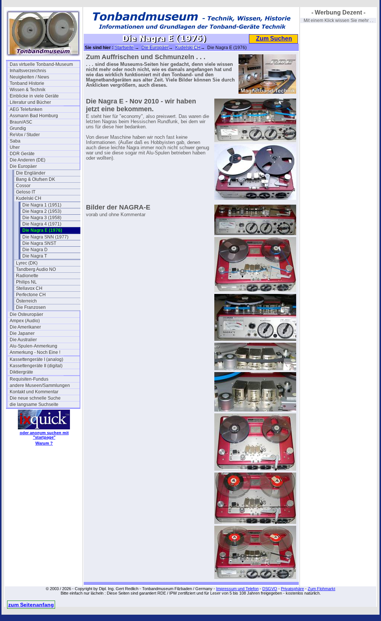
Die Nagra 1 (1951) (41, 205)
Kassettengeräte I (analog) (36, 359)
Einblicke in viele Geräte (34, 96)
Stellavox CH (29, 288)
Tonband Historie (27, 83)
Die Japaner (22, 333)
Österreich (26, 301)
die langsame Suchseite (34, 404)
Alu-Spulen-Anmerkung (33, 346)
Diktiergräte (21, 372)
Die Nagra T (34, 256)
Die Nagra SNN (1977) (45, 237)
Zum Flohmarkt (321, 588)
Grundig (18, 128)
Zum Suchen (274, 38)
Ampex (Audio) (25, 320)
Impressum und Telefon (237, 588)
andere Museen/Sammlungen (40, 385)
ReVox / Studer (25, 134)
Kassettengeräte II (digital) (36, 365)
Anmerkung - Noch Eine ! (35, 352)
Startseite (124, 47)
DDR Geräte (22, 153)
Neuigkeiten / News (29, 77)
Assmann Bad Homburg (34, 115)
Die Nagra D (35, 249)
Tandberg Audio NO (36, 269)
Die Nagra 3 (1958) (41, 217)
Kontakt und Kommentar (34, 391)
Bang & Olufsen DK (35, 179)
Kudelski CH (28, 198)
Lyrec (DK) (27, 263)
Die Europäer (23, 166)
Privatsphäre (292, 588)
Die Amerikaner (25, 327)
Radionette (27, 275)
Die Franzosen (31, 307)
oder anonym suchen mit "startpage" (44, 434)
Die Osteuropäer (26, 314)
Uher (15, 147)
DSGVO (269, 588)
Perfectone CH (31, 294)
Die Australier (23, 339)
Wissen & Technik (27, 89)
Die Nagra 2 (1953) (41, 211)
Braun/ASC (21, 122)
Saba (15, 141)
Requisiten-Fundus (29, 379)
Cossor (23, 185)
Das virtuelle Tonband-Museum (41, 64)
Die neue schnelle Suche (35, 398)
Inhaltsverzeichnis (28, 70)
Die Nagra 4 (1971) (41, 224)
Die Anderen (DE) (27, 160)
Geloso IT (25, 192)
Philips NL (26, 282)
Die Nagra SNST (39, 243)
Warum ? (44, 443)
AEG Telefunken (26, 109)
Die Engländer (30, 173)
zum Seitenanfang (31, 605)
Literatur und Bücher (30, 102)
